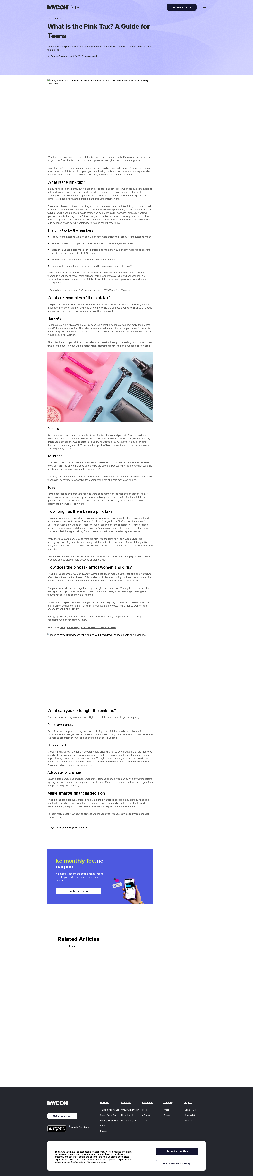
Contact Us (190, 1110)
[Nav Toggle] (203, 7)
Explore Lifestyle (67, 946)
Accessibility (190, 1115)
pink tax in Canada (106, 737)
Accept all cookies (177, 1151)
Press (166, 1110)
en (73, 7)
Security (104, 1131)
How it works (128, 1115)
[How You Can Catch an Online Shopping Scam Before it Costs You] (126, 1004)
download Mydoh (130, 814)
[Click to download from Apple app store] (56, 1128)
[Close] (200, 1145)
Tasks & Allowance (109, 1110)
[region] (126, 1156)
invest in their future (67, 609)
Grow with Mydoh (130, 1110)
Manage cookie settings (177, 1163)
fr (78, 7)
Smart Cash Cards (109, 1115)
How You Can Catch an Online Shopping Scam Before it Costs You (96, 1066)
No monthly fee (129, 1120)
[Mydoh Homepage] (58, 7)
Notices (188, 1120)
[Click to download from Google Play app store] (79, 1128)
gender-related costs (89, 476)
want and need (74, 577)
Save (102, 1125)
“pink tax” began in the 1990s (108, 521)
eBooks (146, 1115)
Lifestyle (54, 18)
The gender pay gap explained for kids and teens (88, 627)
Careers (167, 1115)
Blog (144, 1110)
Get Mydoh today (78, 891)
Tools (145, 1120)
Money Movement (109, 1120)
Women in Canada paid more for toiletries (75, 249)
